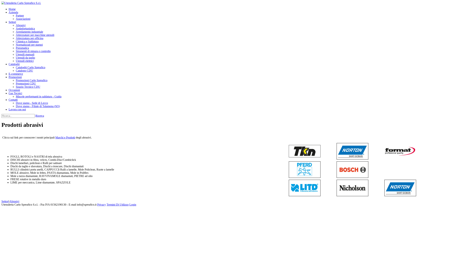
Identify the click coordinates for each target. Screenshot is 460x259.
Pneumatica (22, 47)
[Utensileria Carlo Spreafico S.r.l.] (21, 2)
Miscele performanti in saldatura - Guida (38, 96)
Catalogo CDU (24, 70)
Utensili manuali (25, 54)
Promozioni (15, 77)
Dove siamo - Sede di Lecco (32, 102)
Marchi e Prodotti (65, 137)
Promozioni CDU (26, 83)
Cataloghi (14, 64)
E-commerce (16, 73)
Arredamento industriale (29, 31)
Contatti (13, 99)
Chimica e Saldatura (27, 41)
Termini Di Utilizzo (118, 204)
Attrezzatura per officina (29, 38)
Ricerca (39, 115)
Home (12, 9)
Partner (20, 15)
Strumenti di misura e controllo (33, 51)
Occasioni (14, 90)
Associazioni (23, 18)
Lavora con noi (17, 109)
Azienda (13, 12)
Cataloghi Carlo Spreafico (30, 67)
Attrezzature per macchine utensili (35, 35)
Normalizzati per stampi (29, 44)
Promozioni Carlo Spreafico (31, 80)
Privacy (101, 204)
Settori (12, 22)
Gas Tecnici (15, 93)
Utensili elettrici (25, 60)
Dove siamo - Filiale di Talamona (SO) (38, 106)
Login (132, 204)
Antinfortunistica (25, 28)
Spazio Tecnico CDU (28, 86)
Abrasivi (21, 25)
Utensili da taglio (25, 57)
